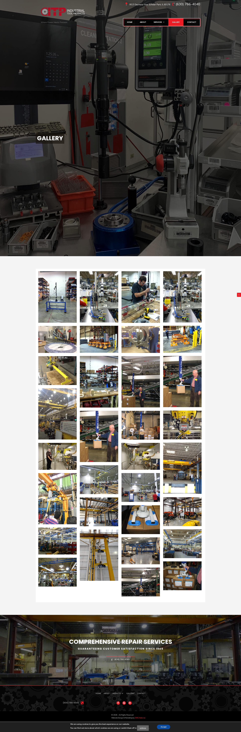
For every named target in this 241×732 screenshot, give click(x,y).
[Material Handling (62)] (57, 498)
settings (143, 728)
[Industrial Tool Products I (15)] (182, 381)
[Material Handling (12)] (57, 541)
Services (158, 22)
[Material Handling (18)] (57, 572)
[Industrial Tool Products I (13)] (99, 382)
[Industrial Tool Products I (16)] (141, 381)
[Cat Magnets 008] (99, 339)
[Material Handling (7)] (141, 550)
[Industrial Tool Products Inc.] (63, 11)
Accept (163, 727)
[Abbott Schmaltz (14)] (182, 575)
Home (129, 22)
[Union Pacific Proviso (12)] (57, 413)
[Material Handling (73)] (99, 479)
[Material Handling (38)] (182, 511)
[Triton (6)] (57, 297)
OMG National (140, 718)
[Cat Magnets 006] (182, 339)
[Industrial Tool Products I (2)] (57, 339)
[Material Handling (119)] (182, 468)
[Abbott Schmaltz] (99, 436)
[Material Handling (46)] (99, 511)
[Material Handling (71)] (141, 487)
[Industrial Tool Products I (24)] (57, 370)
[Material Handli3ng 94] (99, 555)
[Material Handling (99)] (57, 456)
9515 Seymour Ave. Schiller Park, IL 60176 (149, 4)
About (143, 22)
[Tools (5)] (99, 296)
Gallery (176, 22)
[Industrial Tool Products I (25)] (182, 425)
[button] (239, 295)
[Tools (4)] (141, 297)
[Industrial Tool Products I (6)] (141, 339)
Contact (191, 22)
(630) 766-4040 (188, 4)
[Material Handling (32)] (141, 519)
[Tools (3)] (182, 296)
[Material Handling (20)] (182, 543)
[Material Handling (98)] (141, 456)
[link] (98, 693)
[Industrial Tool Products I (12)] (141, 425)
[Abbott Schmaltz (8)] (141, 582)
